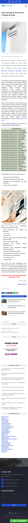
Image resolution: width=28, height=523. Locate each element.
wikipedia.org (14, 123)
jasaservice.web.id (13, 226)
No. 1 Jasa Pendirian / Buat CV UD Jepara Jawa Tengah (13, 403)
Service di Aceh (5, 288)
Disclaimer (20, 518)
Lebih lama (21, 321)
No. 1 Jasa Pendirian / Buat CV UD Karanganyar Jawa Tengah (13, 383)
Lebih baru (6, 321)
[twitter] (13, 2)
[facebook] (9, 2)
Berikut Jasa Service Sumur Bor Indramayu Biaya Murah (13, 399)
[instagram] (16, 2)
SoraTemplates (11, 516)
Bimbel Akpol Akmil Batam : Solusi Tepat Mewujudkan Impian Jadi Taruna (11, 408)
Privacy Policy (15, 518)
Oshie (3, 18)
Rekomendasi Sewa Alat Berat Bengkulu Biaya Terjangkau (13, 374)
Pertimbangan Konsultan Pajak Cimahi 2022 (12, 387)
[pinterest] (19, 2)
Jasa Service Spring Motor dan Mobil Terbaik (12, 390)
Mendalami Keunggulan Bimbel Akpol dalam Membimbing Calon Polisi (12, 394)
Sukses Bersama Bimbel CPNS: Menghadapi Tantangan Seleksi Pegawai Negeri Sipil (12, 378)
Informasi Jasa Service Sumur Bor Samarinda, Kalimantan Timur (12, 369)
